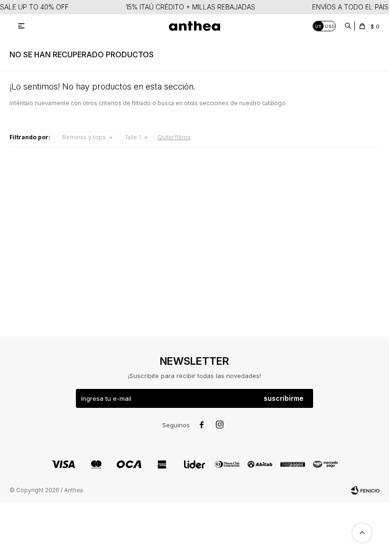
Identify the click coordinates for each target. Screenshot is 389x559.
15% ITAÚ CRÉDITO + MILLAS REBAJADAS (190, 7)
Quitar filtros (174, 137)
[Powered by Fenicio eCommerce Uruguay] (365, 490)
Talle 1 (133, 137)
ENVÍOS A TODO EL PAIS (350, 7)
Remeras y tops (84, 137)
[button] (348, 26)
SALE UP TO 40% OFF (34, 7)
